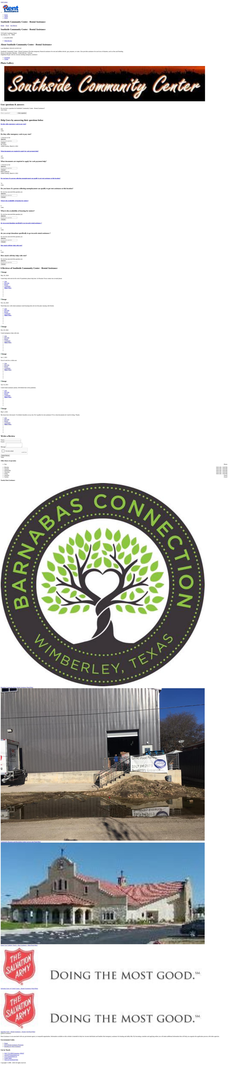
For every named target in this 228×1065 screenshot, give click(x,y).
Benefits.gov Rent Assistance (12, 1046)
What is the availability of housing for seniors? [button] (14, 200)
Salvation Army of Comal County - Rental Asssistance (16, 988)
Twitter (6, 59)
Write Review (8, 41)
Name (2, 440)
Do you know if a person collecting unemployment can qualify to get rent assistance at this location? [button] (30, 178)
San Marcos (13, 25)
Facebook (7, 57)
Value (2, 457)
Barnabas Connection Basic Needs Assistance (13, 687)
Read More (30, 687)
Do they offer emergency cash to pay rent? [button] (13, 124)
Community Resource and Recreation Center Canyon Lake (17, 841)
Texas (7, 25)
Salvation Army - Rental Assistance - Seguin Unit (15, 1032)
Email (2, 442)
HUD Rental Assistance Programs (13, 1045)
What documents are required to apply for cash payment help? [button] (20, 151)
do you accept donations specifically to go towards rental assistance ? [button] (21, 223)
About (6, 16)
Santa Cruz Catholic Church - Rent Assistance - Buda (16, 945)
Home (6, 15)
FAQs (6, 18)
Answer (3, 143)
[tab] (114, 124)
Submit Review (5, 455)
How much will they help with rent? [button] (11, 245)
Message (3, 447)
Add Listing (4, 2)
